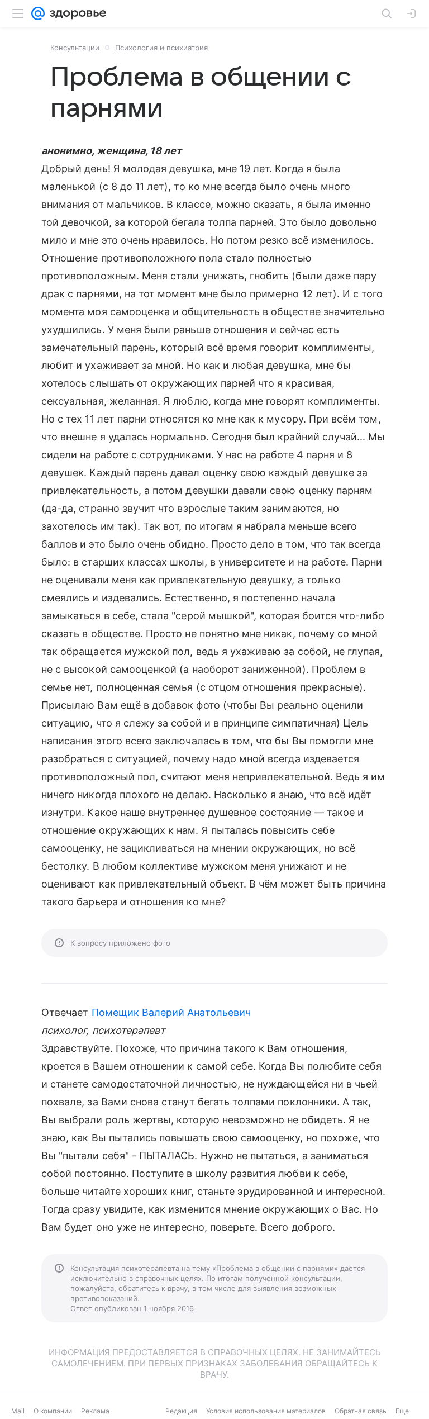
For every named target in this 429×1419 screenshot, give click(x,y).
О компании (53, 1411)
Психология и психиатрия (161, 47)
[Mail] (38, 13)
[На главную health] (76, 13)
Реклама (95, 1411)
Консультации (74, 47)
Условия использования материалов (266, 1411)
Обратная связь (361, 1411)
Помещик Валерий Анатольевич (171, 1012)
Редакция (181, 1411)
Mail (18, 1411)
